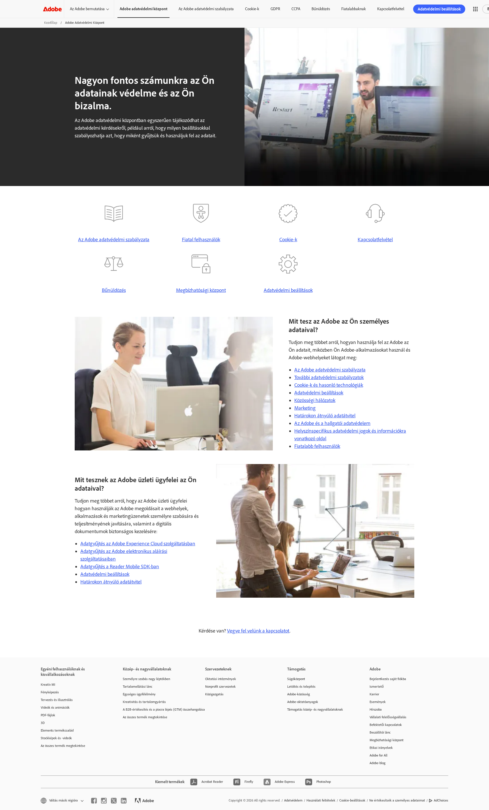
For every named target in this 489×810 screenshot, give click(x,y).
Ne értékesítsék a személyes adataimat (397, 800)
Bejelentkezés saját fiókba (388, 679)
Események (378, 702)
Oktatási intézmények (220, 679)
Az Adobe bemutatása (87, 9)
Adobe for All (378, 755)
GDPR (275, 9)
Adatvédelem (293, 800)
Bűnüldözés (321, 9)
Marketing (305, 408)
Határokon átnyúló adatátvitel (324, 416)
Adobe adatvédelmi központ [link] (143, 9)
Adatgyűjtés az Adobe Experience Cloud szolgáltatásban (137, 543)
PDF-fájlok (48, 715)
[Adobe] (52, 9)
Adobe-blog (377, 763)
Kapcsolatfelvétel (390, 9)
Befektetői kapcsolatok (386, 725)
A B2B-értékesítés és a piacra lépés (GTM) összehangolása (155, 709)
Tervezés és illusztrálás (57, 700)
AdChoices (441, 800)
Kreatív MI (48, 685)
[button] (475, 9)
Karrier (374, 694)
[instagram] (104, 800)
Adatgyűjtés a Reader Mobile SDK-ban (119, 566)
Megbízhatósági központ (201, 290)
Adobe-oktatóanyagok (302, 702)
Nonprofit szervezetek (220, 687)
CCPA (295, 9)
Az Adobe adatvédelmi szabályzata (206, 9)
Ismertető (377, 687)
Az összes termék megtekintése (63, 746)
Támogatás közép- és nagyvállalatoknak (315, 709)
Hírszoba (376, 709)
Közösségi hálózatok (314, 400)
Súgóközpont (296, 679)
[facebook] (94, 800)
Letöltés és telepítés (301, 687)
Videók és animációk (55, 707)
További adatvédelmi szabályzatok (329, 377)
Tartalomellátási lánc (137, 687)
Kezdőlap (50, 23)
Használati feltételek (320, 800)
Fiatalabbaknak (353, 9)
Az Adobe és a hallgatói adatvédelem (332, 423)
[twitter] (114, 800)
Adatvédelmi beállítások (439, 9)
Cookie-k (252, 9)
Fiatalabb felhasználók (317, 446)
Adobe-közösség (298, 694)
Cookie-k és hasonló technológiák (328, 385)
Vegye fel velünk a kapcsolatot (258, 631)
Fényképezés (50, 692)
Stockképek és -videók (56, 738)
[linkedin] (123, 800)
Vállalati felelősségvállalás (388, 717)
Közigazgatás (214, 694)
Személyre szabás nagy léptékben (146, 679)
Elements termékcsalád (57, 730)
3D (43, 723)
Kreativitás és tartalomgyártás (144, 702)
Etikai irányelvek (381, 748)
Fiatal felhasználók (201, 239)
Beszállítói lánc (380, 732)
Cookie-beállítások (352, 800)
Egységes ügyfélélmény (139, 694)
